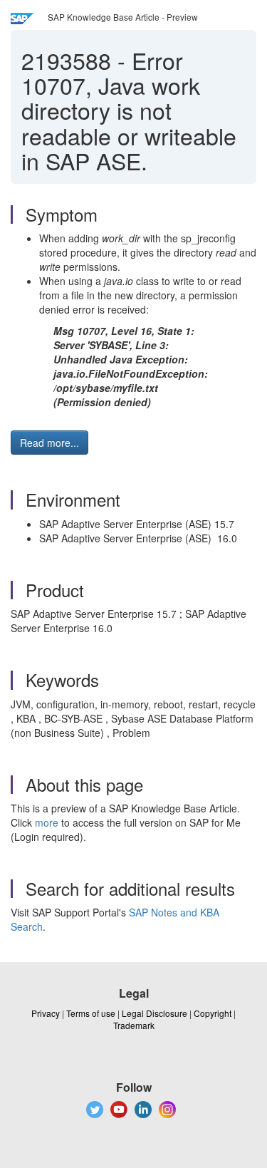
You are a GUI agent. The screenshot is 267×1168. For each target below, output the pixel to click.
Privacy (45, 1013)
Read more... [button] (49, 442)
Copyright (212, 1013)
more (46, 822)
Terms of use (90, 1013)
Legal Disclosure (154, 1013)
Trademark (134, 1025)
